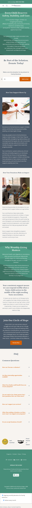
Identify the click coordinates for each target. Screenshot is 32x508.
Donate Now (16, 342)
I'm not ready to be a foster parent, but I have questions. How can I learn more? (13, 395)
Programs (9, 454)
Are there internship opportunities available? (12, 376)
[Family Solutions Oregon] (16, 6)
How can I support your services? (11, 404)
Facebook (10, 459)
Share (16, 475)
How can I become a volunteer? (11, 367)
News (19, 454)
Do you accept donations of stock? (12, 422)
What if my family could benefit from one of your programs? (14, 385)
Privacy (24, 454)
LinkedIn (17, 459)
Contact (15, 454)
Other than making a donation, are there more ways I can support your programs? (13, 413)
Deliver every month (10, 500)
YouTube (24, 459)
